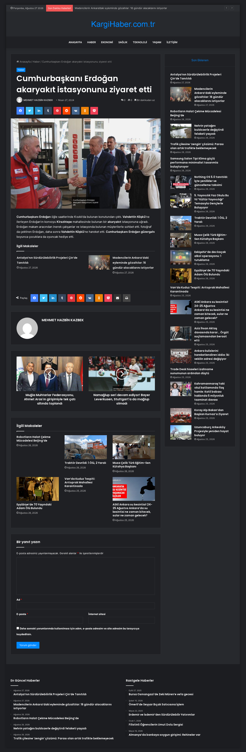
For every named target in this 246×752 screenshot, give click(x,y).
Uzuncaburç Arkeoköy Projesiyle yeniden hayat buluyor (211, 431)
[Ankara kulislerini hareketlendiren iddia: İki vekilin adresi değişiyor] (180, 356)
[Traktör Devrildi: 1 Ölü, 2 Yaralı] (86, 447)
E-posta (22, 614)
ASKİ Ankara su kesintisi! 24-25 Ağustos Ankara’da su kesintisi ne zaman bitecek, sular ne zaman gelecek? (132, 510)
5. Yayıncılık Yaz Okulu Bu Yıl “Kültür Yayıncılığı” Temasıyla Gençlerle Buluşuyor (211, 201)
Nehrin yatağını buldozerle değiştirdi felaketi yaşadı (209, 130)
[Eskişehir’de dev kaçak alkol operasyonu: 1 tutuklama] (180, 257)
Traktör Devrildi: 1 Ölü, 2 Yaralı (85, 463)
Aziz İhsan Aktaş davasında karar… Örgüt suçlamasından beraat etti (211, 334)
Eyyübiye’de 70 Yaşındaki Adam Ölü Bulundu (34, 506)
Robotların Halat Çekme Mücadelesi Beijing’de (102, 8)
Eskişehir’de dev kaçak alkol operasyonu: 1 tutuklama (210, 256)
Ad (19, 599)
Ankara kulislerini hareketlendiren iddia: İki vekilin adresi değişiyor (211, 355)
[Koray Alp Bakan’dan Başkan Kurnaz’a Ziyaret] (180, 415)
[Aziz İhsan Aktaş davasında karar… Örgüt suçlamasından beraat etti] (180, 333)
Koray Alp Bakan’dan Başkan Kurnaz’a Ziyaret (211, 412)
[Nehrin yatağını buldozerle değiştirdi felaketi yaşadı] (180, 131)
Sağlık (122, 42)
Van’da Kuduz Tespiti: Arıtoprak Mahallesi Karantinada (80, 482)
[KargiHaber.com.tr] (123, 24)
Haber (91, 42)
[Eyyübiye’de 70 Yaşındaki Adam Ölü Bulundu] (38, 489)
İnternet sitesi (97, 614)
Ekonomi (107, 42)
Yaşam (156, 42)
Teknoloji (140, 42)
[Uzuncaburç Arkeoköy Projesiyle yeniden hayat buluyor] (180, 432)
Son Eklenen (200, 60)
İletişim (172, 42)
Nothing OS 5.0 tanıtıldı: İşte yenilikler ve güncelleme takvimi (211, 181)
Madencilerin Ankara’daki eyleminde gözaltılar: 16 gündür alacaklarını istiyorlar (133, 263)
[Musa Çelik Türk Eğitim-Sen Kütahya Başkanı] (134, 447)
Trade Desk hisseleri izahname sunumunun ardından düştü (191, 371)
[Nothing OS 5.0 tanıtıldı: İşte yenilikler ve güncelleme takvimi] (180, 182)
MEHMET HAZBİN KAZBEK (38, 100)
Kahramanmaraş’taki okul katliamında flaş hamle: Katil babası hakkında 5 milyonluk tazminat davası (209, 392)
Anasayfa (75, 42)
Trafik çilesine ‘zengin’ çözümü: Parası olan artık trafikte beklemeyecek (197, 146)
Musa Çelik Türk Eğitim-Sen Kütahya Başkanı (131, 464)
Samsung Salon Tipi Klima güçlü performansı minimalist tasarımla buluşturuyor (194, 162)
